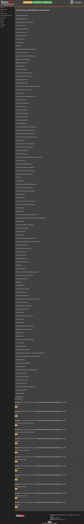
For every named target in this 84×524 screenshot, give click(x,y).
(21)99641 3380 (47, 2)
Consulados (17, 441)
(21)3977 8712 (28, 2)
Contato (2, 26)
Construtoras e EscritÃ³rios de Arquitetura (24, 432)
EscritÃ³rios (17, 468)
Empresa (2, 7)
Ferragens (2, 19)
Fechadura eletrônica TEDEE (6, 15)
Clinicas (16, 414)
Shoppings (17, 505)
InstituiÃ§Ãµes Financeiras (21, 496)
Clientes (2, 23)
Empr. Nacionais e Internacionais (22, 450)
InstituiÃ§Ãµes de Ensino (20, 486)
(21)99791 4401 (37, 2)
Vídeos (1, 11)
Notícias (2, 21)
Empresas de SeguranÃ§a (21, 459)
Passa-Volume (3, 17)
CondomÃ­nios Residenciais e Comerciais (24, 423)
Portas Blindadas (3, 9)
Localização (2, 24)
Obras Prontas (3, 13)
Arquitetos (17, 405)
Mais (16, 406)
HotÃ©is (17, 477)
